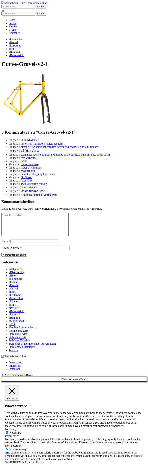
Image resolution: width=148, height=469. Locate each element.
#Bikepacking (17, 272)
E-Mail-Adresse (10, 247)
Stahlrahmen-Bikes (37, 3)
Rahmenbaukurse (19, 330)
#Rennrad (14, 52)
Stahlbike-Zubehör (19, 340)
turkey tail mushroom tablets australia (42, 143)
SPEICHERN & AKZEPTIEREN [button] (25, 462)
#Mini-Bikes (16, 298)
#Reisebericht (16, 55)
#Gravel (13, 42)
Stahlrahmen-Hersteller (22, 346)
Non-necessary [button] (13, 445)
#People (13, 307)
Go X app (26, 177)
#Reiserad (14, 314)
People (12, 23)
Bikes (12, 19)
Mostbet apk (28, 170)
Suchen (41, 6)
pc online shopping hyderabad (38, 174)
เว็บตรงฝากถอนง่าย (33, 191)
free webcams (28, 157)
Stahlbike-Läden (18, 333)
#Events (13, 285)
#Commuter (15, 39)
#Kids (12, 291)
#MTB (12, 48)
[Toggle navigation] (2, 11)
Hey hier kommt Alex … (23, 327)
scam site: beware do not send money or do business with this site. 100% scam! (66, 154)
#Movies (14, 301)
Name (4, 241)
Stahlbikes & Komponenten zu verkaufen (32, 343)
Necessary (15, 432)
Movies (13, 26)
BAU (24, 161)
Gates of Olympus (31, 167)
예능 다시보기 (30, 139)
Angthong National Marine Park (39, 194)
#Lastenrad (15, 45)
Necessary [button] (11, 429)
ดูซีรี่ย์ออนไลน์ (30, 150)
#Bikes (13, 275)
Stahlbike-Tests (17, 337)
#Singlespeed (16, 320)
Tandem (13, 350)
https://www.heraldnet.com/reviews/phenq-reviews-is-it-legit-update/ (60, 146)
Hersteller (14, 32)
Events (12, 29)
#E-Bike (13, 282)
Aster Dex (26, 180)
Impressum (15, 365)
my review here (29, 164)
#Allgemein (15, 269)
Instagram (14, 368)
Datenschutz (16, 362)
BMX (12, 324)
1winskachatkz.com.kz (34, 183)
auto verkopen (29, 187)
